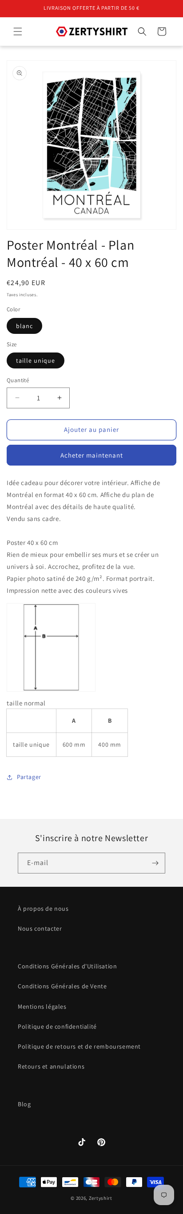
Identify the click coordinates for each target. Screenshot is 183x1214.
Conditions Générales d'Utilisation (67, 966)
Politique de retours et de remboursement (79, 1046)
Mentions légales (42, 1006)
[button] (18, 31)
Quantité (18, 380)
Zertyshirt (100, 1198)
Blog (24, 1104)
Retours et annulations (51, 1066)
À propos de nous (43, 908)
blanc (24, 326)
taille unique (35, 360)
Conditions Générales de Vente (62, 986)
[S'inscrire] (155, 863)
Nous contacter (40, 928)
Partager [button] (29, 777)
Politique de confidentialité (57, 1026)
